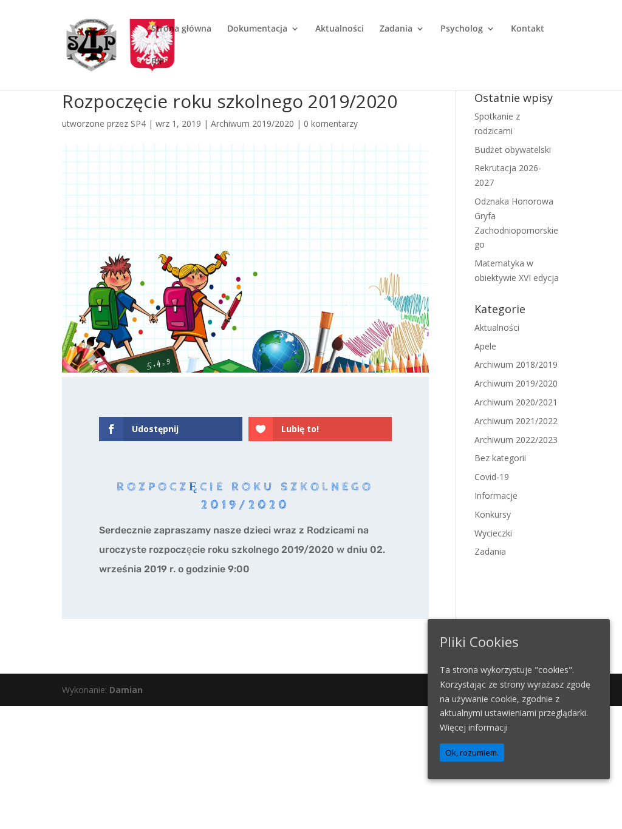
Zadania (396, 29)
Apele (485, 346)
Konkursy (492, 514)
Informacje (496, 495)
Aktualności (339, 29)
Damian (126, 689)
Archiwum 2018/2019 (516, 364)
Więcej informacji (474, 727)
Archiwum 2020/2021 (516, 402)
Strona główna (181, 29)
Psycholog (461, 29)
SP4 (138, 123)
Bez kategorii (500, 458)
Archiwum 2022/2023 (516, 439)
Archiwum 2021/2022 (516, 421)
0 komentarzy (331, 123)
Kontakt (527, 29)
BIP (158, 62)
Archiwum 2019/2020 (252, 123)
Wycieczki (493, 533)
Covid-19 (491, 476)
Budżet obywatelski (512, 149)
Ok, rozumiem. (472, 752)
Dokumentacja (257, 29)
